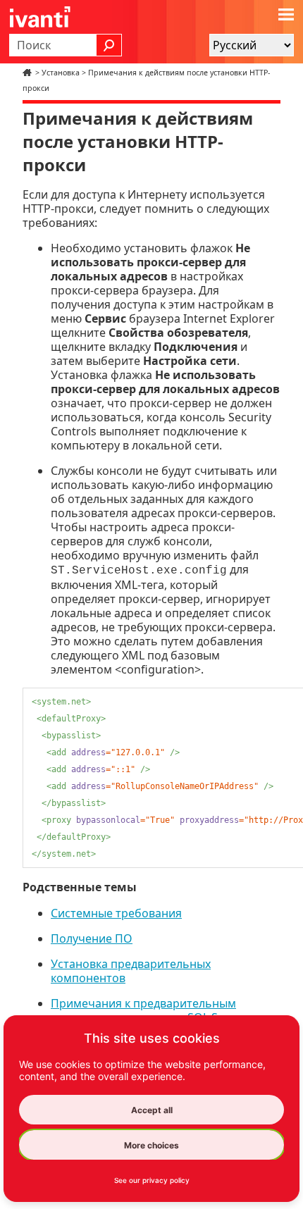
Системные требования (116, 913)
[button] (109, 45)
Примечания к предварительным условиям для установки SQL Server (148, 1010)
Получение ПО (91, 938)
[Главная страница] (29, 73)
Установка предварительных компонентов (131, 971)
